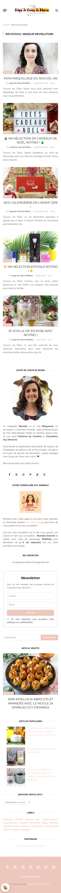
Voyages (25, 829)
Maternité (35, 822)
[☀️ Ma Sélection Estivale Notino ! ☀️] (30, 246)
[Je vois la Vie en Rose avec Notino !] (30, 311)
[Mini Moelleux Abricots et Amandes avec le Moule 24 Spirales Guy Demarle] (30, 674)
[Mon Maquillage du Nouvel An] (30, 58)
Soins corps (37, 826)
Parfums (53, 822)
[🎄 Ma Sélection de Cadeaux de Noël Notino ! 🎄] (30, 118)
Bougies (29, 819)
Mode (45, 822)
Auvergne (8, 819)
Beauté (7, 72)
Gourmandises (50, 819)
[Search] (56, 10)
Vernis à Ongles (12, 829)
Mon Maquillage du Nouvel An (30, 78)
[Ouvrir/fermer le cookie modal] (5, 887)
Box (38, 819)
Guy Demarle (33, 522)
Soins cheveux (22, 826)
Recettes (8, 826)
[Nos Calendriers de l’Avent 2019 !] (30, 182)
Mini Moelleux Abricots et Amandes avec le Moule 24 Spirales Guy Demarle (30, 703)
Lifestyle (8, 693)
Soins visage (51, 826)
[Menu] (5, 10)
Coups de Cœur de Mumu (38, 884)
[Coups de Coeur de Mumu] (32, 10)
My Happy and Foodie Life (30, 846)
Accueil (6, 25)
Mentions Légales (30, 877)
